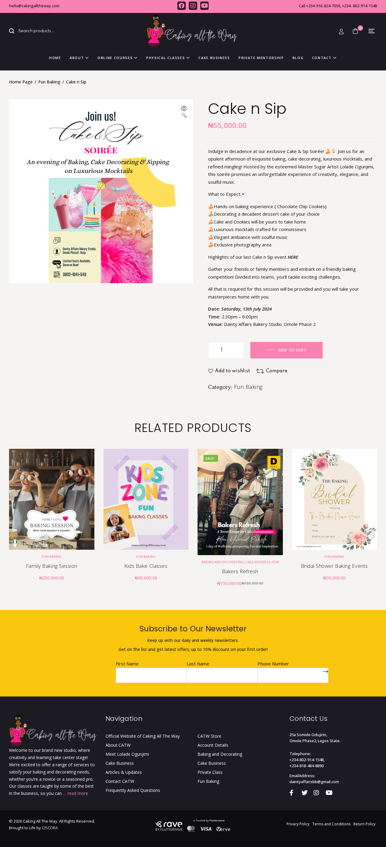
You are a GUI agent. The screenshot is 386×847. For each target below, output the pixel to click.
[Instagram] (193, 6)
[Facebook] (181, 6)
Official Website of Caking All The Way (143, 736)
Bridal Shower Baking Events (334, 565)
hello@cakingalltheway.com (34, 5)
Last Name (198, 664)
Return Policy (364, 824)
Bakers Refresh (240, 571)
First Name (127, 664)
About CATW (118, 745)
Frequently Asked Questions (133, 790)
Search (15, 31)
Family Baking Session (52, 565)
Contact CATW (120, 781)
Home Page (21, 82)
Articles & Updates (124, 772)
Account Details (213, 745)
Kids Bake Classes (145, 565)
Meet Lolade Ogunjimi (127, 754)
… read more (75, 793)
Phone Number (273, 664)
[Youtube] (204, 6)
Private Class (210, 772)
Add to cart (292, 350)
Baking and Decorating (222, 562)
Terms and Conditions (331, 824)
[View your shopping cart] (355, 31)
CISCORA (50, 827)
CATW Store (209, 736)
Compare (276, 371)
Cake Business (258, 562)
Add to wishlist (232, 371)
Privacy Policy (297, 824)
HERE (293, 257)
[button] (184, 112)
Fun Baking (49, 82)
